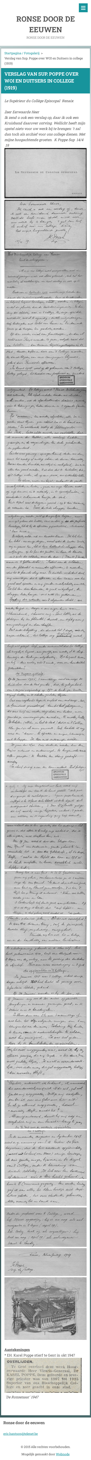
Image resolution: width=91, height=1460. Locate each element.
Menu (83, 7)
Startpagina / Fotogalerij (22, 53)
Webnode (63, 1454)
